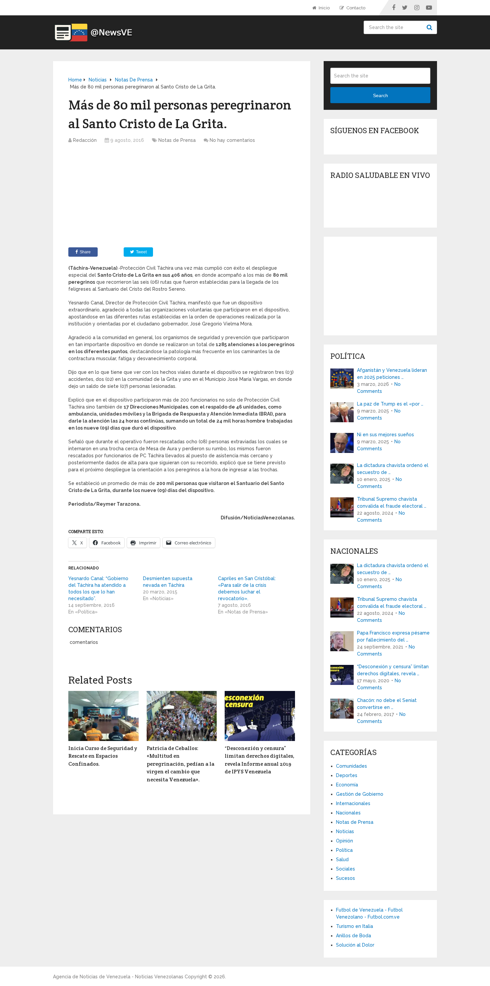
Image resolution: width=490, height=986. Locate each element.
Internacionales (353, 803)
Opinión (344, 840)
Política (344, 850)
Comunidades (351, 766)
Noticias (345, 831)
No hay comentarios (232, 140)
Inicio (324, 7)
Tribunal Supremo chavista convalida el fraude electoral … (391, 502)
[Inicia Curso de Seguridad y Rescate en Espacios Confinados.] (103, 716)
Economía (347, 784)
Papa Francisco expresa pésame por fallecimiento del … (393, 636)
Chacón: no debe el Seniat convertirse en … (387, 704)
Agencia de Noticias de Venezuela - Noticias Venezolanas (118, 976)
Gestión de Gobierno (359, 794)
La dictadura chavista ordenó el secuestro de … (392, 469)
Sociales (345, 869)
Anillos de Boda (353, 935)
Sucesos (345, 878)
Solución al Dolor (355, 945)
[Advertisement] (181, 197)
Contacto (355, 7)
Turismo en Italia (354, 926)
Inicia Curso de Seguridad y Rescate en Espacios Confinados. (102, 756)
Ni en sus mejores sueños (385, 434)
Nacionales (348, 812)
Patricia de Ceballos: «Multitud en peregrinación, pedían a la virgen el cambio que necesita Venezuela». (180, 764)
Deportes (346, 775)
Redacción (85, 140)
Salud (342, 859)
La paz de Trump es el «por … (390, 404)
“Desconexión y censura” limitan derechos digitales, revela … (393, 670)
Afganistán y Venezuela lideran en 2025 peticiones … (392, 373)
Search (430, 27)
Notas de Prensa (177, 140)
